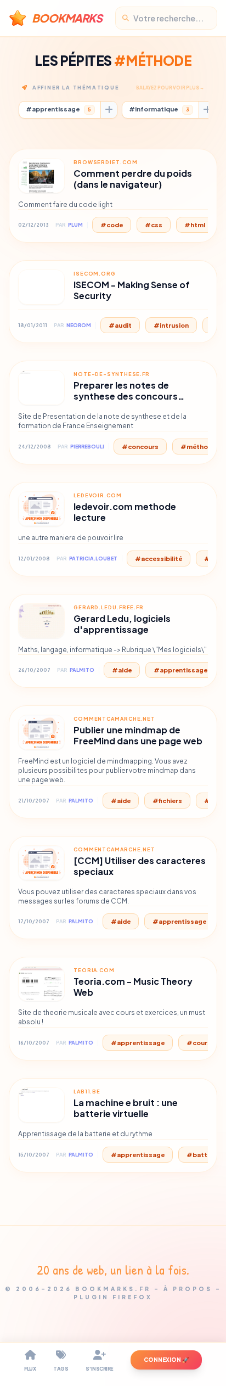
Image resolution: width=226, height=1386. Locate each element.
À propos (187, 1289)
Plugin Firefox (113, 1297)
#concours (140, 446)
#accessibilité (158, 558)
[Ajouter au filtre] (108, 110)
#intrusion (171, 325)
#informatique (159, 109)
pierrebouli (87, 446)
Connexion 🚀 (166, 1359)
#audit (120, 325)
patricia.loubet (93, 558)
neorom (78, 325)
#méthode (198, 446)
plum (75, 224)
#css (153, 224)
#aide (122, 670)
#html (194, 224)
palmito (82, 669)
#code (111, 224)
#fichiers (167, 800)
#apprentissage (58, 109)
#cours (199, 1042)
